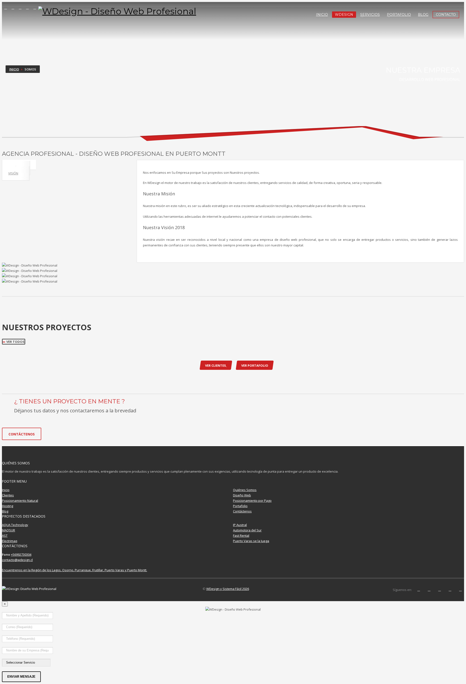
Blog (5, 511)
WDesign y (214, 589)
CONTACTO (446, 14)
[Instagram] (20, 7)
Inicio (14, 69)
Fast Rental (241, 535)
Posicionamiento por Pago (252, 500)
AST (5, 535)
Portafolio (240, 506)
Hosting (7, 506)
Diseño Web (242, 495)
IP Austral (240, 525)
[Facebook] (5, 7)
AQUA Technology (15, 525)
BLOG (423, 14)
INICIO (322, 14)
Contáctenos (242, 511)
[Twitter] (13, 7)
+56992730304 (21, 554)
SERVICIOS (370, 14)
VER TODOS (15, 341)
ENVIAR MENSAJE (21, 676)
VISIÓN (13, 173)
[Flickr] (34, 7)
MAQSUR (8, 530)
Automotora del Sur (247, 530)
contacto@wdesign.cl (17, 560)
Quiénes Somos (245, 490)
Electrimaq (9, 541)
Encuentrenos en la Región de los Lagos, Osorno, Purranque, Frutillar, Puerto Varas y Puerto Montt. (74, 570)
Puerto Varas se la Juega (251, 541)
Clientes (8, 495)
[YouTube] (27, 7)
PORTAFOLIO (399, 14)
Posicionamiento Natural (20, 500)
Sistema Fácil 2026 (236, 589)
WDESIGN (344, 14)
